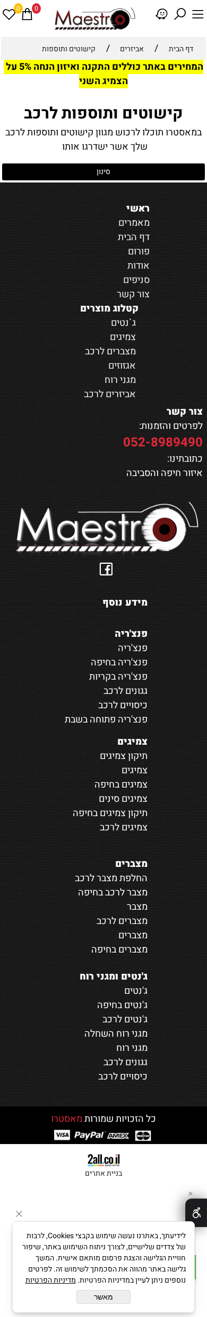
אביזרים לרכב (110, 394)
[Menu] (198, 14)
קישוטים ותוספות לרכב (103, 113)
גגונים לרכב (126, 1062)
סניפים (136, 280)
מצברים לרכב (110, 351)
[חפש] (180, 14)
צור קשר (133, 294)
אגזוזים (122, 366)
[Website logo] (94, 18)
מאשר (103, 1297)
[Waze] (162, 14)
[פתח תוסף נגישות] (196, 1213)
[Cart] (27, 14)
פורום (139, 251)
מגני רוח (120, 380)
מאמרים (134, 223)
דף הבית (134, 237)
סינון (103, 171)
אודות (138, 266)
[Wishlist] (9, 14)
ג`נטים (123, 323)
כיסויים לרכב (123, 1076)
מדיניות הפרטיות (50, 1280)
